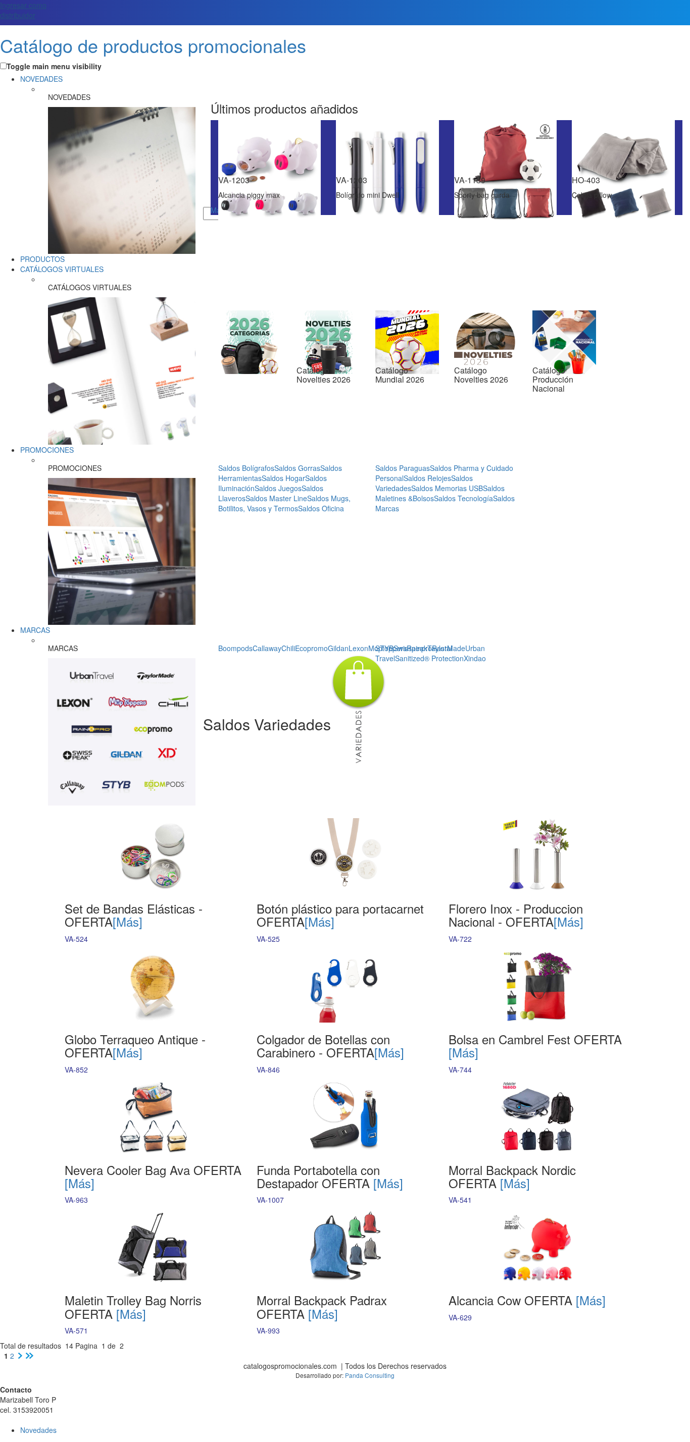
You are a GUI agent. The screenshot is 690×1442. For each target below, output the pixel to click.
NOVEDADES (41, 79)
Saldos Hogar (283, 478)
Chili (288, 648)
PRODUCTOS (42, 259)
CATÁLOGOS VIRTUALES (62, 269)
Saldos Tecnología (463, 498)
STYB (384, 648)
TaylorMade (446, 648)
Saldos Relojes (427, 478)
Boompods (235, 648)
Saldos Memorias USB (447, 488)
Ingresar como (23, 10)
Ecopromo (311, 648)
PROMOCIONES (47, 450)
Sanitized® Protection (429, 658)
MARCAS (35, 630)
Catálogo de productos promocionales (153, 45)
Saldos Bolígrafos (246, 468)
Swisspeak (410, 648)
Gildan (338, 648)
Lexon (358, 648)
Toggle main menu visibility (54, 66)
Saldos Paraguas (402, 468)
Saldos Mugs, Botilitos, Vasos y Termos (284, 503)
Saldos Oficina (321, 508)
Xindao (475, 658)
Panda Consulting (370, 1375)
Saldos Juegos (278, 488)
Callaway (267, 648)
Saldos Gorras (297, 468)
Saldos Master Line (276, 498)
